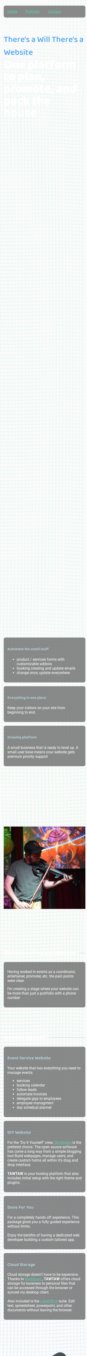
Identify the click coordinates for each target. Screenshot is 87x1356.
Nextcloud (33, 1279)
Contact (54, 11)
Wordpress (63, 1142)
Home (12, 11)
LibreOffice (49, 1301)
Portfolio (33, 11)
